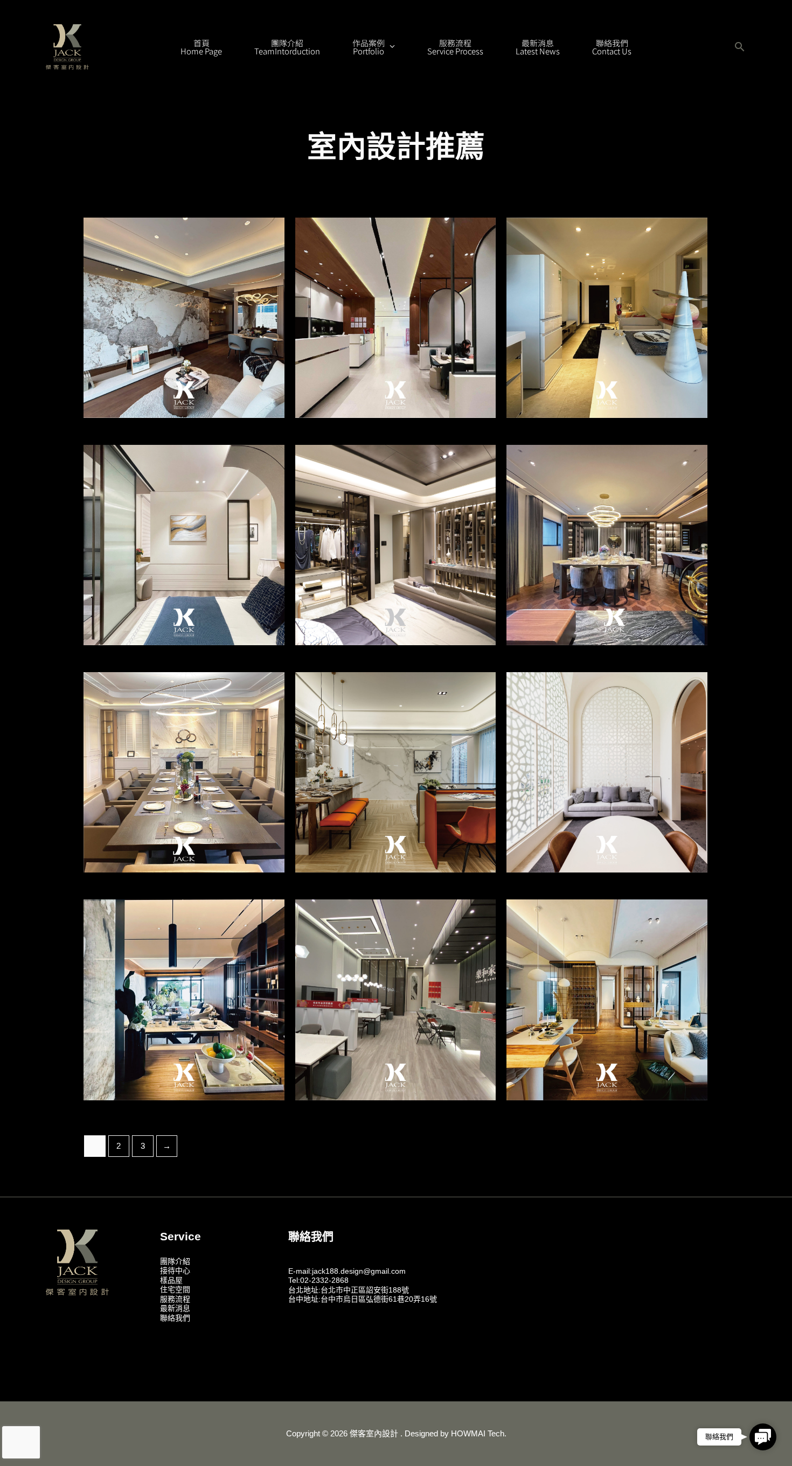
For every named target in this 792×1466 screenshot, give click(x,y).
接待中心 (175, 1270)
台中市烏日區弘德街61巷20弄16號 (379, 1299)
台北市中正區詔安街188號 (365, 1290)
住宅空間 (175, 1289)
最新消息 (175, 1308)
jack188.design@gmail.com (359, 1271)
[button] (739, 46)
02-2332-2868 (324, 1280)
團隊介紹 (175, 1261)
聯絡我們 (175, 1318)
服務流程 (175, 1299)
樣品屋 (171, 1280)
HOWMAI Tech (477, 1433)
